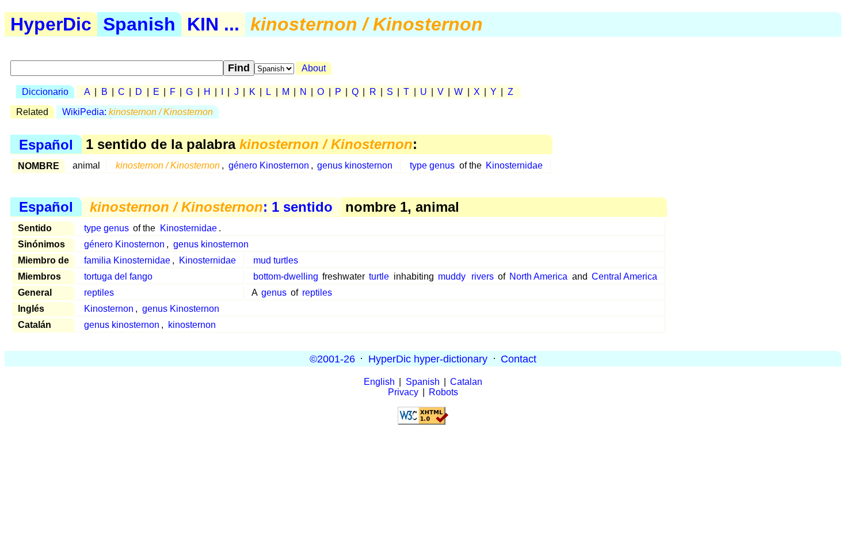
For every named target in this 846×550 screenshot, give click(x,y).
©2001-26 (332, 358)
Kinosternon (109, 309)
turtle (379, 276)
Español (46, 144)
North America (538, 276)
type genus (432, 165)
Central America (624, 276)
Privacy (403, 392)
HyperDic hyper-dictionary (427, 358)
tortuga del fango (118, 276)
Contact (518, 358)
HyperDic (51, 24)
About (314, 68)
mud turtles (275, 260)
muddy (452, 276)
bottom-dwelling (285, 276)
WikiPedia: (137, 112)
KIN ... (213, 24)
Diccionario (45, 92)
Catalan (466, 382)
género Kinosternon (268, 165)
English (379, 382)
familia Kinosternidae (127, 260)
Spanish (139, 24)
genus (274, 292)
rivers (482, 276)
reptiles (99, 292)
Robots (443, 392)
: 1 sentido (211, 207)
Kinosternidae (514, 165)
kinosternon (192, 325)
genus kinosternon (354, 165)
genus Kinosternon (180, 309)
